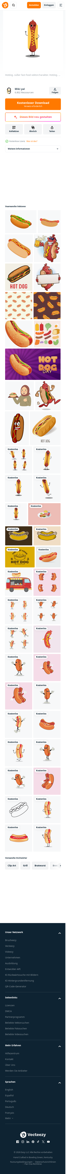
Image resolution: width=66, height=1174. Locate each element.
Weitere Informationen (19, 148)
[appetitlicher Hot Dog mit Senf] (44, 542)
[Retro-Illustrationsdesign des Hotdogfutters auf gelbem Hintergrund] (20, 783)
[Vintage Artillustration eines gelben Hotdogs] (18, 762)
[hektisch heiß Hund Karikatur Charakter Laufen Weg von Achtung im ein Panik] (17, 540)
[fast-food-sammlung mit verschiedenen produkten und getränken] (21, 720)
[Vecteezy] (5, 5)
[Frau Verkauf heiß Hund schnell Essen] (19, 509)
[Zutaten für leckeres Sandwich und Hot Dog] (18, 448)
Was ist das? (31, 141)
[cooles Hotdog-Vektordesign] (17, 805)
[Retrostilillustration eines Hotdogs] (18, 741)
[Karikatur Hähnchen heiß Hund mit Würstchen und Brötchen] (21, 221)
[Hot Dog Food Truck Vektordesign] (44, 808)
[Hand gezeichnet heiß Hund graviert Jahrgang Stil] (18, 306)
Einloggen (49, 5)
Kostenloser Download (33, 104)
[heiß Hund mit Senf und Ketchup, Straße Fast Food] (20, 577)
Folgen (55, 92)
